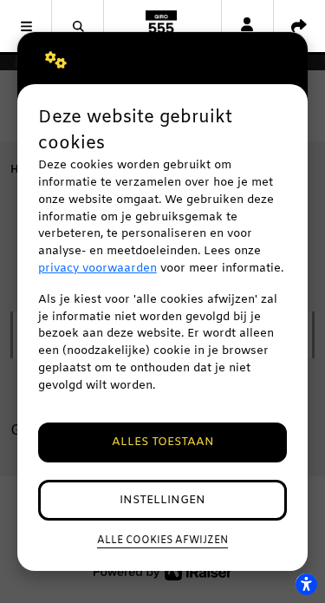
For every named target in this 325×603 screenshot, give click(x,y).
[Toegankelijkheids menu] (306, 584)
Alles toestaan (163, 442)
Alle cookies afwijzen (162, 540)
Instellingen (162, 500)
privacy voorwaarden (97, 268)
